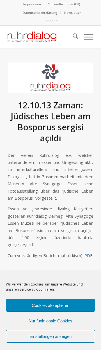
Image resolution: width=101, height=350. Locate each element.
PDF (88, 255)
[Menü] (85, 37)
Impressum (32, 4)
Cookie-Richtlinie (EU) (64, 4)
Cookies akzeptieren (50, 305)
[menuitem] (32, 4)
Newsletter (72, 12)
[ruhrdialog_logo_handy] (50, 78)
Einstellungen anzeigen (50, 336)
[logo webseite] (42, 37)
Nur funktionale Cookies (50, 320)
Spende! (52, 21)
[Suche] (72, 37)
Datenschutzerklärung (40, 12)
